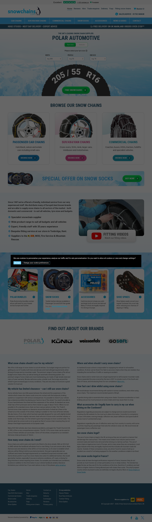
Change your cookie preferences (36, 263)
